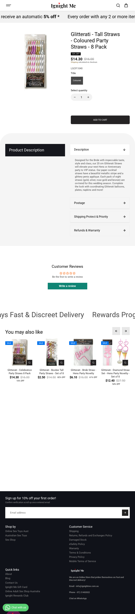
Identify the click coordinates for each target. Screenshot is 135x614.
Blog (7, 578)
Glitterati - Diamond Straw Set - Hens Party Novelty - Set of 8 (115, 373)
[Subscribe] (125, 513)
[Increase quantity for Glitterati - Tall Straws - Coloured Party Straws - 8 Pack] (88, 97)
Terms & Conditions (80, 552)
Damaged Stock (78, 539)
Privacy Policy (76, 556)
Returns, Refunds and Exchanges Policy (90, 535)
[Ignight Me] (63, 5)
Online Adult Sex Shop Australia (22, 591)
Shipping (74, 62)
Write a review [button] (67, 286)
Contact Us (11, 582)
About (8, 574)
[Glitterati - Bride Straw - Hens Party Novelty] (83, 352)
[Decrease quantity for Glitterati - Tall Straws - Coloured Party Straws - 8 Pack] (74, 97)
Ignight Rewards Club (16, 595)
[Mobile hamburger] (9, 5)
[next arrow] (126, 331)
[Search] (118, 5)
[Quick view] (29, 362)
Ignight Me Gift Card (16, 587)
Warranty (74, 548)
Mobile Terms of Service (82, 561)
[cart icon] (126, 5)
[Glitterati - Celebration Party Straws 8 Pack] (19, 352)
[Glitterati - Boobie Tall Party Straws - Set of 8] (51, 352)
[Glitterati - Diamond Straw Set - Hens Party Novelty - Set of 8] (115, 352)
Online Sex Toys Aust (16, 531)
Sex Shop (10, 539)
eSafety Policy (77, 544)
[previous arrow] (116, 331)
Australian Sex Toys (16, 535)
